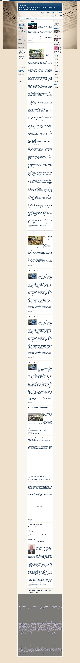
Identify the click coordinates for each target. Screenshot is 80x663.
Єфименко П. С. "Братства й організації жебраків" (21, 77)
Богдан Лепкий (54, 609)
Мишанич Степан (39, 633)
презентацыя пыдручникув (50, 648)
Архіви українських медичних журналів (57, 52)
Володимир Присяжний (33, 610)
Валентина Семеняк (35, 621)
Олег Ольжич (53, 635)
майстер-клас (25, 647)
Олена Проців (52, 636)
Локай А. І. (38, 630)
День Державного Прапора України (51, 625)
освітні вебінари (30, 648)
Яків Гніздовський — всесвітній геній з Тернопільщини (21, 44)
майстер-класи (42, 647)
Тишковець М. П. (21, 82)
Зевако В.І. (20, 81)
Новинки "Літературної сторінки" (35, 524)
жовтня (56, 72)
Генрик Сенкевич (56, 624)
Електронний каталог (28, 18)
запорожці (19, 646)
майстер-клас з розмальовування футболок (33, 647)
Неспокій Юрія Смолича (20, 51)
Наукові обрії (59, 634)
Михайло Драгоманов (33, 633)
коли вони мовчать (48, 646)
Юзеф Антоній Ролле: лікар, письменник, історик (21, 62)
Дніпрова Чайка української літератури (22, 59)
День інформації (32, 520)
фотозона (52, 650)
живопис (59, 645)
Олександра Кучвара (33, 636)
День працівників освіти (56, 626)
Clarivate (30, 609)
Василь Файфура (50, 621)
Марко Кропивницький (56, 631)
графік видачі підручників (43, 645)
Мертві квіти (33, 632)
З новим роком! (31, 21)
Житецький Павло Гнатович (38, 628)
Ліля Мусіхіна (30, 631)
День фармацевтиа (51, 627)
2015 (56, 68)
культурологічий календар (52, 608)
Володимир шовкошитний (53, 622)
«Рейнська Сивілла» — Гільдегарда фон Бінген (21, 56)
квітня (56, 81)
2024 (56, 56)
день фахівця (52, 645)
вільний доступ (36, 645)
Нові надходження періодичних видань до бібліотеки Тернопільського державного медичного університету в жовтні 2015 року (40, 494)
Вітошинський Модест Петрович (36, 624)
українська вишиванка (31, 650)
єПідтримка (32, 651)
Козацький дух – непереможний (32, 629)
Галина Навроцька (44, 624)
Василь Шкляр (55, 621)
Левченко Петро (20, 630)
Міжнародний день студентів (42, 634)
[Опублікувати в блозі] (29, 40)
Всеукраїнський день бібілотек (26, 608)
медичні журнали (47, 647)
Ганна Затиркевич (50, 624)
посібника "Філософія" (43, 648)
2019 (56, 62)
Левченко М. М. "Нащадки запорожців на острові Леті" (22, 73)
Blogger (47, 654)
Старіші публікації (48, 590)
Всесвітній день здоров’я (26, 623)
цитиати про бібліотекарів (21, 651)
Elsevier (34, 609)
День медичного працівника (38, 626)
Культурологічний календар (59, 31)
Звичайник (50, 628)
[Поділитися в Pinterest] (31, 40)
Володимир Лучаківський (38, 622)
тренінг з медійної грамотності (22, 650)
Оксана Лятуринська (43, 635)
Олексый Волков (39, 636)
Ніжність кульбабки (37, 635)
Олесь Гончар (57, 636)
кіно (60, 646)
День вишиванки (28, 611)
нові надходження (31, 607)
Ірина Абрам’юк (35, 620)
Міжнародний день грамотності (56, 633)
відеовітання (31, 645)
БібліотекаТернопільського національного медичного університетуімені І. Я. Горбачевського (37, 7)
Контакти (36, 18)
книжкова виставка (24, 646)
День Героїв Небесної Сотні (42, 625)
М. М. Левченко (50, 631)
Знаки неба (54, 628)
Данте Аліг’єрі (23, 625)
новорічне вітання (24, 648)
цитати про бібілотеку (58, 650)
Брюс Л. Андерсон (20, 621)
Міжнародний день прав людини (35, 228)
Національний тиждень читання (22, 635)
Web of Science (43, 609)
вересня (56, 74)
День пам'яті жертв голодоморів (47, 626)
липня (56, 77)
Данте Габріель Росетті (29, 625)
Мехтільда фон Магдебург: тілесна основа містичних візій (21, 47)
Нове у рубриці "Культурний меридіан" (36, 437)
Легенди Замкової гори (27, 630)
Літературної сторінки (39, 527)
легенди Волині (20, 647)
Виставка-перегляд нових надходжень (28, 622)
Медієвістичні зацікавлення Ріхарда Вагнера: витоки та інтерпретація (21, 40)
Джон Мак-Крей (24, 628)
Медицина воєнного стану (26, 632)
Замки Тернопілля (45, 628)
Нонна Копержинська (31, 635)
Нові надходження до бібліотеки (59, 48)
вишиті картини (27, 645)
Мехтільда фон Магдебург (34, 479)
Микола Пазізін (56, 632)
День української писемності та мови (43, 627)
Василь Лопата (41, 621)
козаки (45, 646)
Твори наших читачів (21, 67)
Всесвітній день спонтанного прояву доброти (49, 623)
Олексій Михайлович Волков (46, 636)
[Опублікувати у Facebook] (30, 40)
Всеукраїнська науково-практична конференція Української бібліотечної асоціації (38, 408)
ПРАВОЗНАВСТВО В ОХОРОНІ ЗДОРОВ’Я (37, 44)
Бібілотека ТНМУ (43, 607)
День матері (34, 608)
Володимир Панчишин (46, 622)
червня (56, 78)
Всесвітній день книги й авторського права (44, 610)
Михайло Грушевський (26, 633)
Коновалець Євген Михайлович (42, 629)
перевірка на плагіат (36, 648)
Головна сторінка (40, 590)
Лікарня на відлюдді (25, 631)
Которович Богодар (58, 629)
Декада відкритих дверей (22, 607)
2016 (56, 67)
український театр (47, 650)
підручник (38, 649)
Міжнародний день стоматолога (32, 634)
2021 (56, 59)
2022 (56, 58)
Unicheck (38, 609)
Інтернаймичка (30, 620)
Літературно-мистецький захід (42, 631)
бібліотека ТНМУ (23, 606)
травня (56, 80)
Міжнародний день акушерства (47, 633)
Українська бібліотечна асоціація (35, 433)
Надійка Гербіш (54, 634)
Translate (57, 25)
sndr (40, 654)
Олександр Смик (27, 636)
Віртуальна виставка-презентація (26, 624)
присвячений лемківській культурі (31, 649)
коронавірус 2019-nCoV (55, 646)
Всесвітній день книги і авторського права (36, 623)
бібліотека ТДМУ (35, 606)
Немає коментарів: (43, 38)
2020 (56, 61)
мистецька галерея (53, 647)
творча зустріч (37, 607)
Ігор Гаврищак (25, 620)
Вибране (32, 536)
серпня (56, 75)
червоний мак (28, 651)
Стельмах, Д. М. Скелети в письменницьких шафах (21, 28)
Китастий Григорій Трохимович (22, 629)
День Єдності (35, 625)
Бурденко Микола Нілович (27, 621)
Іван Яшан (20, 620)
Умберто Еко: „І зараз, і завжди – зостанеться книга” (22, 53)
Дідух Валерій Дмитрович (34, 587)
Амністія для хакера (53, 620)
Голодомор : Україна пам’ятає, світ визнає (36, 231)
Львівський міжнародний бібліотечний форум (47, 630)
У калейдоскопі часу (35, 535)
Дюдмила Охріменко (30, 628)
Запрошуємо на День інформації (34, 482)
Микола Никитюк (51, 632)
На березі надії (34, 534)
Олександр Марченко (59, 635)
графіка (49, 645)
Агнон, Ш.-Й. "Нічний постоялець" (21, 31)
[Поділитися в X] (29, 40)
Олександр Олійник (21, 636)
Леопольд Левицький (33, 630)
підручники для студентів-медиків (45, 649)
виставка (45, 608)
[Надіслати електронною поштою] (28, 40)
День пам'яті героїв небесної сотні (51, 611)
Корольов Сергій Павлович (50, 629)
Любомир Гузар (56, 630)
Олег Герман (48, 635)
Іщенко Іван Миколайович (41, 620)
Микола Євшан (46, 632)
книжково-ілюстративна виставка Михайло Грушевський (35, 646)
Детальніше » (30, 429)
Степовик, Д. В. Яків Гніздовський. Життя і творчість (21, 33)
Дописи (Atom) (35, 592)
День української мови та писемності (31, 627)
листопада (57, 71)
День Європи (50, 607)
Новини (20, 18)
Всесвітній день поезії (55, 610)
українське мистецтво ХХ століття (39, 650)
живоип (56, 645)
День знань (33, 611)
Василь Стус (45, 621)
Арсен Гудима (59, 620)
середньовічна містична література (44, 479)
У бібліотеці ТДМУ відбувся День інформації (37, 270)
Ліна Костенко (35, 631)
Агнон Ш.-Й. (47, 620)
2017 (56, 65)
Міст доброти (49, 634)
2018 (56, 64)
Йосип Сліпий (59, 628)
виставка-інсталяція (21, 645)
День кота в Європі (31, 626)
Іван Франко (49, 609)
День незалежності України (41, 611)
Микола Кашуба (40, 608)
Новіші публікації (32, 590)
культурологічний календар (55, 606)
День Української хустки (25, 626)
